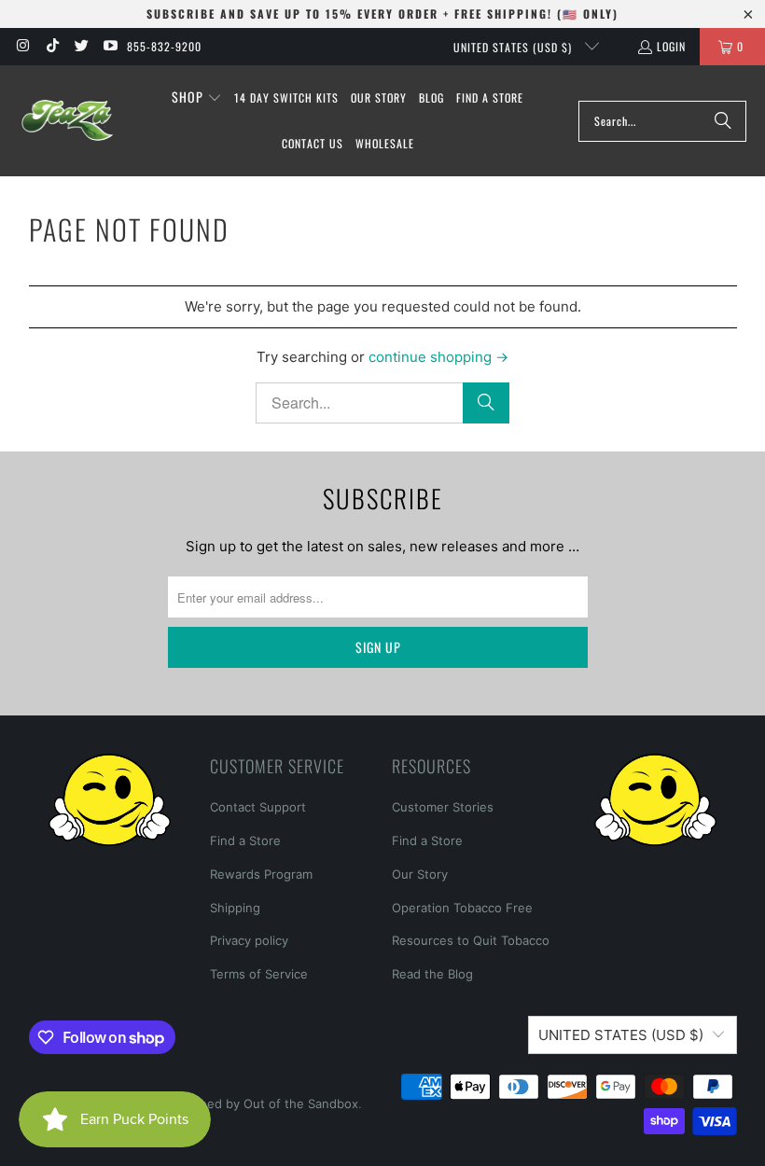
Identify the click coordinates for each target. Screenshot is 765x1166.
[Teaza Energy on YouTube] (110, 46)
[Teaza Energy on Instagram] (22, 46)
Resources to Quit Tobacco (470, 940)
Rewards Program (261, 874)
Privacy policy (249, 940)
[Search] (723, 121)
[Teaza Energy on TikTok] (51, 46)
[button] (197, 98)
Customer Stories (443, 806)
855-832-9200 (164, 46)
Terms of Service (259, 973)
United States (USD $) (514, 47)
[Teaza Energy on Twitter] (81, 46)
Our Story (420, 874)
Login (671, 46)
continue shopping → (438, 357)
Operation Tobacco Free (462, 907)
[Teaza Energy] (68, 120)
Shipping (235, 907)
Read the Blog (432, 973)
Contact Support (258, 806)
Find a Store (245, 840)
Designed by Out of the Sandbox (262, 1103)
